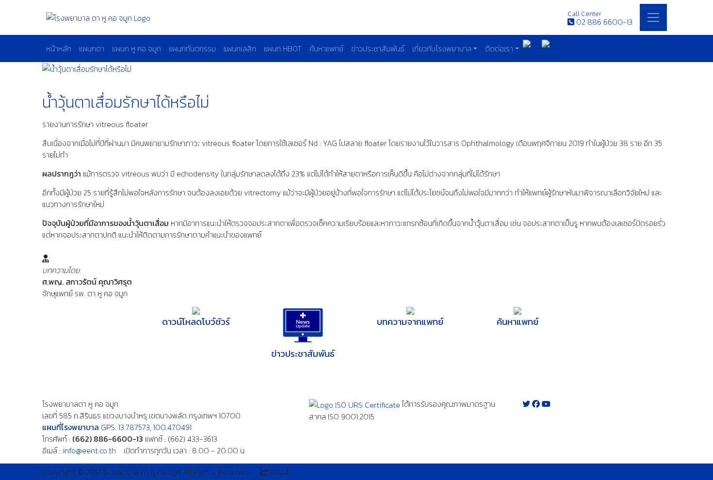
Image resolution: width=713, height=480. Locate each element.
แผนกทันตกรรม (192, 48)
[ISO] (354, 404)
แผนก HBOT (283, 48)
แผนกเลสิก (240, 48)
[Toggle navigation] (653, 17)
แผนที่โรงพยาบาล (70, 427)
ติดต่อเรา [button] (499, 48)
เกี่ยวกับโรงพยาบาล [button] (441, 48)
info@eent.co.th (89, 450)
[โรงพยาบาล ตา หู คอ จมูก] (98, 17)
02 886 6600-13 (604, 22)
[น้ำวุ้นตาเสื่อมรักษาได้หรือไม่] (86, 68)
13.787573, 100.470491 (155, 427)
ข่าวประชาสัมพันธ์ (378, 48)
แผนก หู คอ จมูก (136, 48)
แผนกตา (91, 48)
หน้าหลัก (58, 48)
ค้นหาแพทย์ (326, 48)
